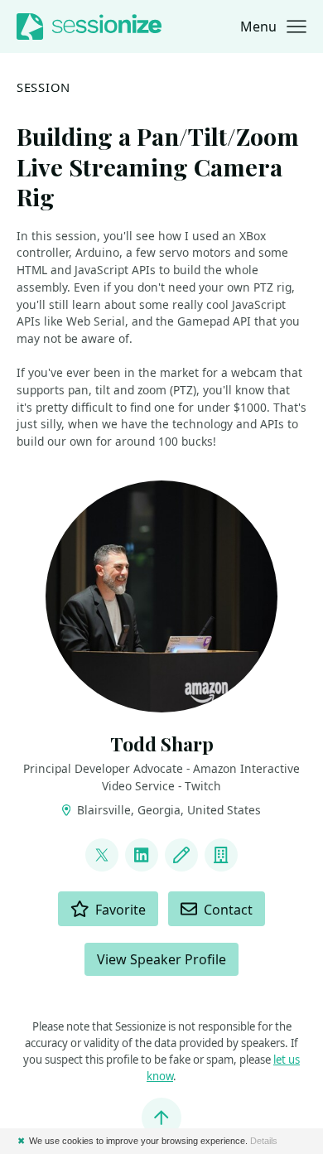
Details (263, 1141)
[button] (273, 26)
